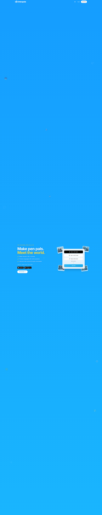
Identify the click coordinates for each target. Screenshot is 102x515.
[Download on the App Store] (20, 268)
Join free (84, 1)
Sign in (79, 1)
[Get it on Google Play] (28, 268)
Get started (21, 271)
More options (73, 261)
